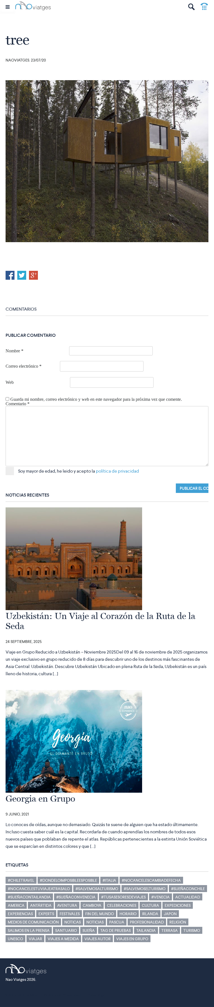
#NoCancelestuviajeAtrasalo (39, 888)
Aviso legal (97, 995)
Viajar (35, 938)
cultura (150, 905)
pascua (116, 922)
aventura (67, 905)
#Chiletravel (21, 880)
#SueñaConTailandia (29, 897)
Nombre (14, 351)
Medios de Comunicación (33, 922)
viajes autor (97, 938)
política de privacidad (117, 471)
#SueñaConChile (188, 888)
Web (10, 382)
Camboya (92, 905)
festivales (70, 913)
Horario (128, 913)
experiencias (20, 913)
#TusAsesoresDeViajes (123, 897)
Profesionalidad (147, 922)
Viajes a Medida (63, 938)
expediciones (178, 905)
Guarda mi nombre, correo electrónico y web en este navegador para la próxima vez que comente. (96, 399)
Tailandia (146, 930)
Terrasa (169, 930)
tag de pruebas (115, 930)
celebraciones (121, 905)
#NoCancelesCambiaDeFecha (151, 880)
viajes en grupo (132, 938)
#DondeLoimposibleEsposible (68, 880)
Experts (46, 913)
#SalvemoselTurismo (145, 888)
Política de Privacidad (62, 995)
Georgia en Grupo (40, 798)
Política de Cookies (20, 995)
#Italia (109, 880)
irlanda (150, 913)
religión (177, 922)
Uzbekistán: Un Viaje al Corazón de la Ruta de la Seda (100, 621)
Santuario (66, 930)
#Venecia (160, 897)
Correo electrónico (24, 366)
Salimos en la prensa (29, 930)
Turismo (191, 930)
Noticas (72, 922)
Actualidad (187, 897)
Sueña (88, 930)
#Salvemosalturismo (97, 888)
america (16, 905)
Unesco (15, 938)
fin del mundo (99, 913)
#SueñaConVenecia (76, 897)
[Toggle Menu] (7, 7)
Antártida (41, 905)
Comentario (18, 404)
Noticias (95, 922)
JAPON (170, 913)
